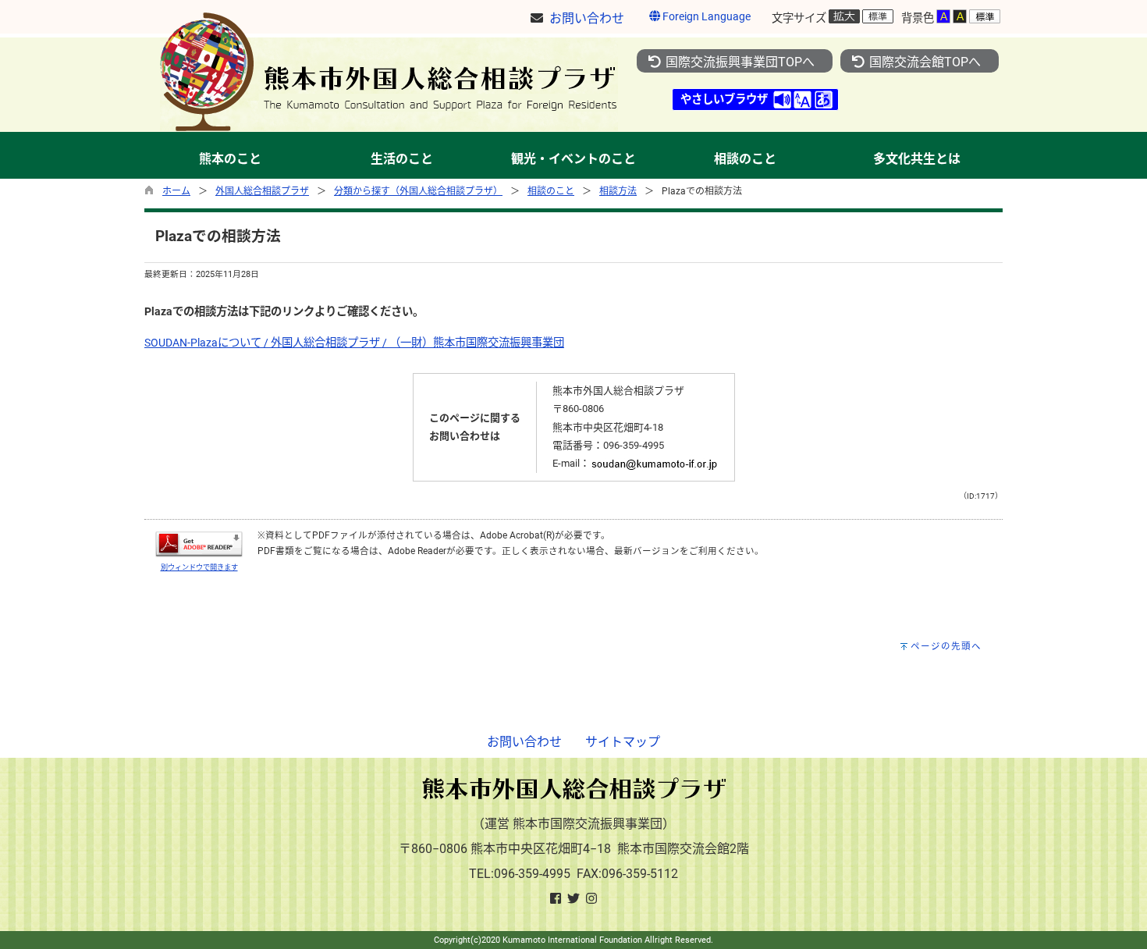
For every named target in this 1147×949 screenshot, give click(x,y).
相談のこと (550, 191)
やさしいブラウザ (724, 99)
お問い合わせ (524, 741)
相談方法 (618, 191)
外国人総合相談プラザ (262, 191)
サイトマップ (622, 741)
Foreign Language (705, 16)
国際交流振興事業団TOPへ (738, 62)
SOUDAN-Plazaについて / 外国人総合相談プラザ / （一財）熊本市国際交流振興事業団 (354, 343)
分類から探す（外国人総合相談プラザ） (418, 191)
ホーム (176, 191)
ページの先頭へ (946, 646)
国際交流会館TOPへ (923, 62)
